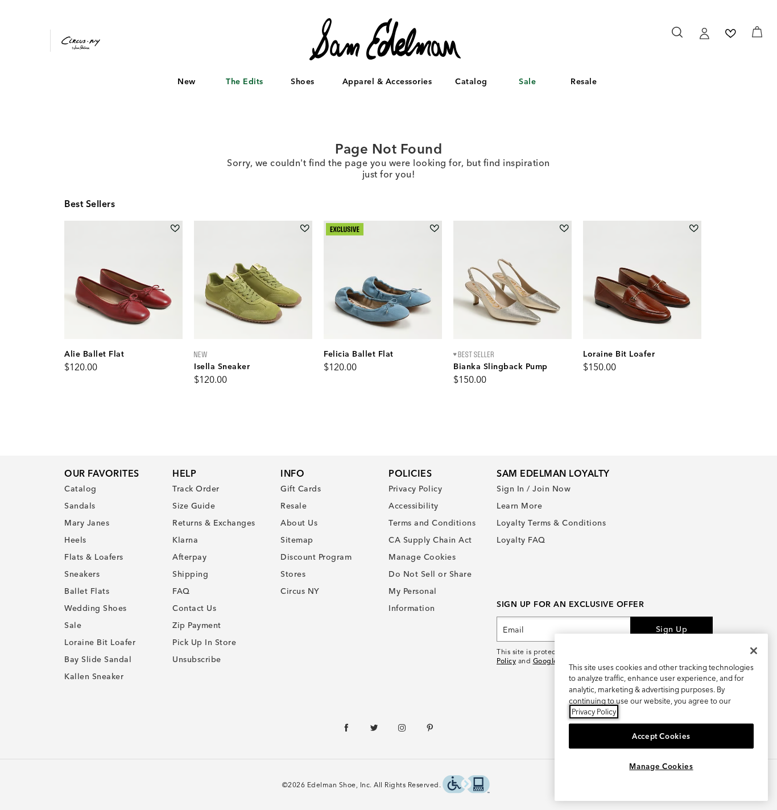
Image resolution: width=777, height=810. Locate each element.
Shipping (190, 574)
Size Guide (193, 506)
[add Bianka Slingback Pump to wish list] (564, 228)
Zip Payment (196, 625)
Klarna (185, 540)
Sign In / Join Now (534, 488)
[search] (677, 37)
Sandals (80, 506)
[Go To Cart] (757, 32)
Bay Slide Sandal (97, 659)
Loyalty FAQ (521, 540)
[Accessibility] (466, 785)
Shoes (303, 81)
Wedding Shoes (95, 608)
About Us (298, 523)
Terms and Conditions (432, 523)
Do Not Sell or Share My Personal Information (430, 591)
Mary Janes (86, 523)
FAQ (181, 591)
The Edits (244, 81)
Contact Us (194, 608)
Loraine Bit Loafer (99, 642)
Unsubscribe (196, 659)
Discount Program (316, 557)
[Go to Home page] (385, 39)
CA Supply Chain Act (430, 540)
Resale (584, 81)
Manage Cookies (422, 557)
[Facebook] (346, 730)
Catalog (471, 81)
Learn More (519, 506)
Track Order (196, 488)
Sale (527, 81)
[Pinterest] (430, 730)
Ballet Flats (86, 591)
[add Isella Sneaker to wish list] (304, 228)
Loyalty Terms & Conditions (551, 523)
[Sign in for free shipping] (704, 33)
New (186, 81)
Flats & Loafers (93, 557)
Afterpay (189, 557)
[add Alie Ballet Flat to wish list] (175, 228)
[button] (201, 82)
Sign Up (672, 629)
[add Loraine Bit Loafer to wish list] (693, 228)
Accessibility (413, 506)
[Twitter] (374, 730)
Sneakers (82, 574)
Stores (292, 574)
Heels (75, 540)
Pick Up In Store (204, 642)
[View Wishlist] (730, 33)
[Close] (753, 650)
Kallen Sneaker (93, 676)
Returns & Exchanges (213, 523)
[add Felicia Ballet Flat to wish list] (434, 228)
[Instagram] (402, 730)
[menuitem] (187, 83)
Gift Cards (300, 488)
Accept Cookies (661, 736)
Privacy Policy (415, 488)
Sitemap (296, 540)
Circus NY (300, 591)
